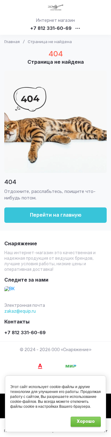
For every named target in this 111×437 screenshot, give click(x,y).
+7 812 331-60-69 (51, 28)
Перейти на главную (55, 215)
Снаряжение (20, 244)
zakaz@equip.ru (20, 311)
